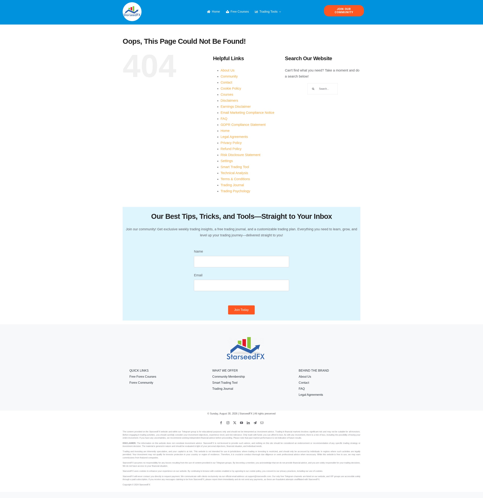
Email (198, 275)
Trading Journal (232, 185)
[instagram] (227, 422)
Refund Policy (231, 149)
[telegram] (255, 422)
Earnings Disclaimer (236, 106)
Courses (227, 94)
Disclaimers (229, 100)
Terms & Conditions (235, 179)
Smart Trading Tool (235, 167)
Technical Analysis (234, 173)
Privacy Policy (231, 143)
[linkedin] (248, 422)
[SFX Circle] (132, 4)
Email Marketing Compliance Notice (247, 113)
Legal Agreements (234, 137)
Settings (227, 161)
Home (225, 131)
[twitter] (234, 422)
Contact (226, 82)
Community (229, 76)
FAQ (224, 119)
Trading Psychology (235, 191)
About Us (228, 70)
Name (198, 251)
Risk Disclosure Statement (240, 155)
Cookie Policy (231, 88)
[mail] (261, 422)
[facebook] (221, 422)
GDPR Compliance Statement (243, 125)
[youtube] (241, 422)
